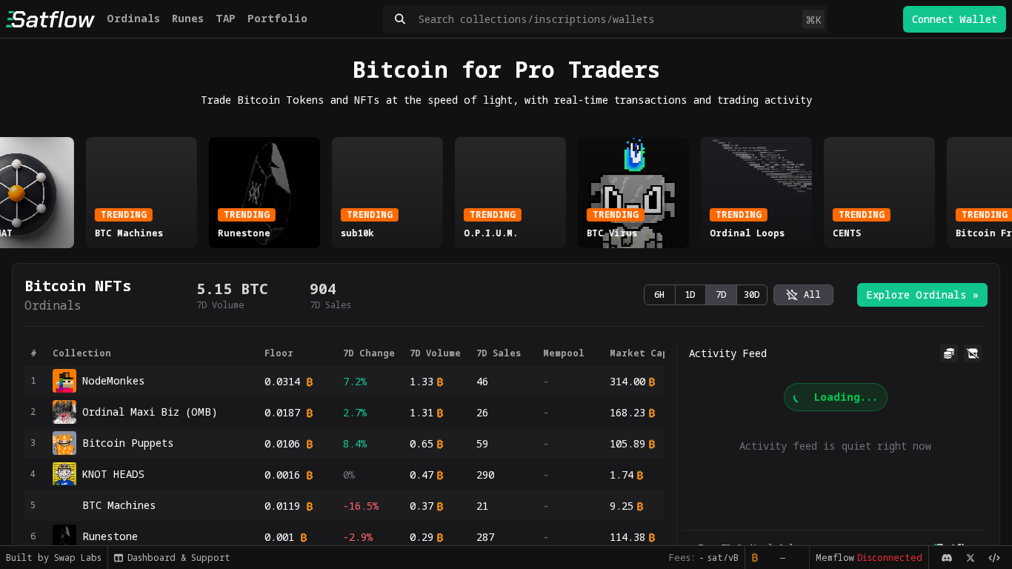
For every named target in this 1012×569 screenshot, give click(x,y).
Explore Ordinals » (922, 294)
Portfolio (277, 18)
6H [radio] (659, 294)
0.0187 (282, 412)
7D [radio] (721, 294)
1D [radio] (690, 294)
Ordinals (133, 18)
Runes (188, 18)
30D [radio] (752, 294)
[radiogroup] (706, 294)
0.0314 (282, 381)
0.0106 (282, 443)
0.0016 (282, 474)
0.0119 (282, 506)
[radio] (803, 294)
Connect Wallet (954, 19)
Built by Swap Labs (53, 557)
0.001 (279, 537)
